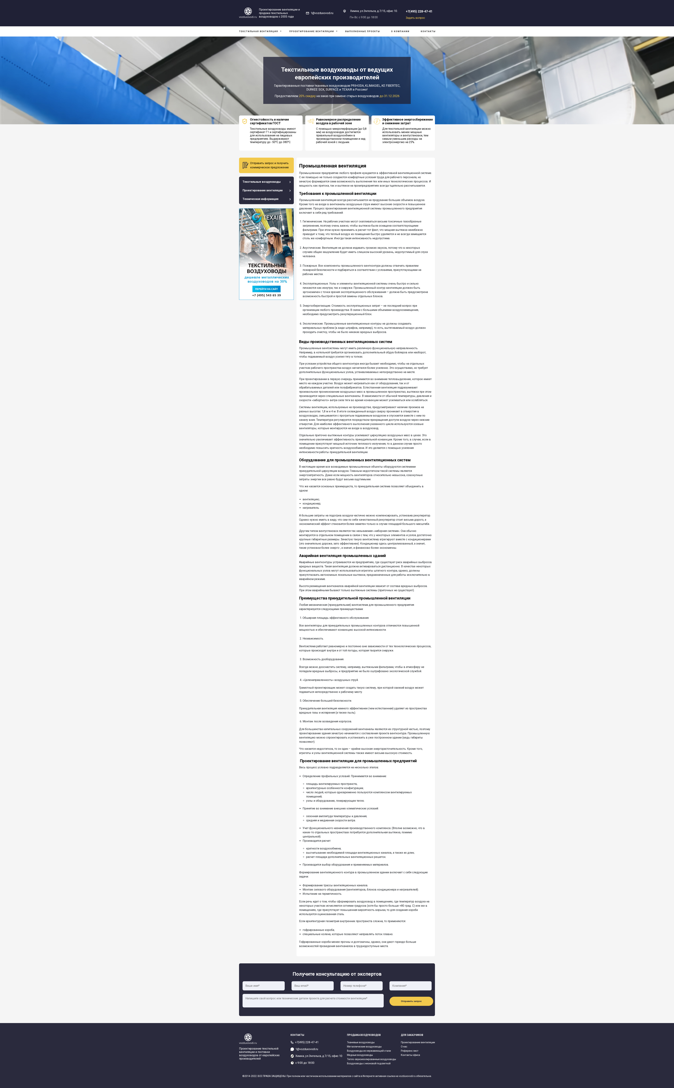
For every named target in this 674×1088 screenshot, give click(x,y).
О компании (400, 31)
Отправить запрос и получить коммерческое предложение (269, 165)
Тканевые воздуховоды (361, 1042)
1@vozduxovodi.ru (322, 13)
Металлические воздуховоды (364, 1046)
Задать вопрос (415, 17)
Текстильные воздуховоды (262, 181)
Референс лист (409, 1050)
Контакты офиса (410, 1055)
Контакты (428, 31)
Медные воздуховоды (360, 1055)
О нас (404, 1046)
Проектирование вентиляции (311, 31)
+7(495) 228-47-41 (419, 11)
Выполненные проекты (362, 31)
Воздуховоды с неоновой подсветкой (369, 1063)
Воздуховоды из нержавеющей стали (369, 1050)
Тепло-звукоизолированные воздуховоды (371, 1059)
